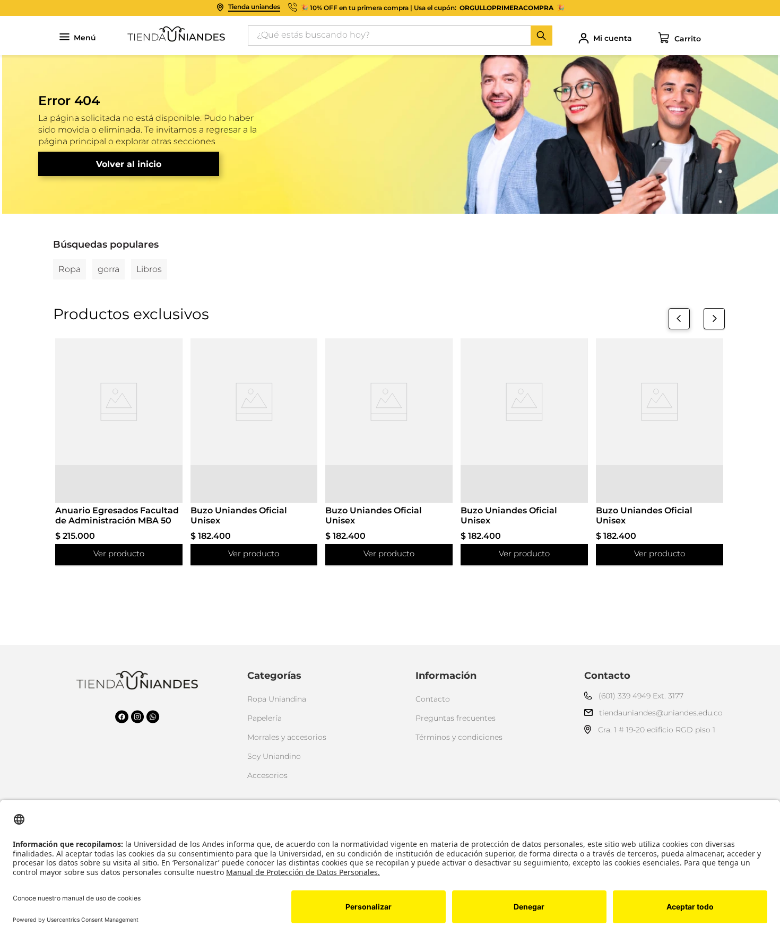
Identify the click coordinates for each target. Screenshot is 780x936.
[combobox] (400, 35)
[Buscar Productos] (541, 35)
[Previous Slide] (679, 318)
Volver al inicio (128, 164)
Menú (85, 37)
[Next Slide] (714, 318)
